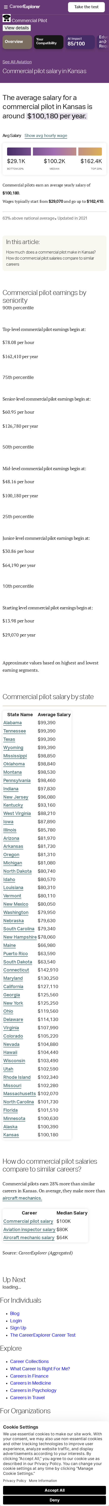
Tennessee (14, 731)
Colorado (13, 1036)
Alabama (12, 723)
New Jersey (15, 797)
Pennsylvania (17, 781)
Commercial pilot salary (28, 1221)
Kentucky (13, 805)
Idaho (9, 880)
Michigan (12, 863)
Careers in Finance (29, 1376)
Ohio (8, 1011)
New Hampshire (20, 937)
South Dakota (17, 962)
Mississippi (15, 756)
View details (17, 27)
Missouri (12, 1086)
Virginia (11, 1028)
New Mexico (15, 904)
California (13, 987)
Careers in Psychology (33, 1390)
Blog (15, 1313)
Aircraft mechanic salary (29, 1238)
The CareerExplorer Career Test (43, 1335)
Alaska (10, 1127)
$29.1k (16, 164)
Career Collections (29, 1361)
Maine (9, 945)
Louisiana (13, 888)
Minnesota (14, 1118)
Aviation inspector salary (29, 1230)
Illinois (9, 830)
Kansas (11, 1135)
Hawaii (10, 1052)
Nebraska (13, 921)
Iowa (8, 822)
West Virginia (17, 813)
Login (16, 1321)
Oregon (11, 855)
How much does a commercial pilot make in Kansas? (51, 252)
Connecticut (16, 970)
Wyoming (13, 748)
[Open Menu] (36, 7)
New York (13, 1003)
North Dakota (17, 871)
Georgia (11, 995)
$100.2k (54, 164)
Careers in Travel (27, 1398)
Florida (10, 1110)
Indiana (11, 789)
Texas (9, 739)
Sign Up (18, 1328)
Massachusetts (19, 1094)
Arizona (11, 838)
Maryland (13, 978)
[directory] (54, 253)
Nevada (11, 1044)
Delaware (13, 1019)
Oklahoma (14, 764)
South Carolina (18, 929)
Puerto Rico (15, 954)
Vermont (12, 896)
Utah (8, 1069)
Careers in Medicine (30, 1383)
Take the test (86, 7)
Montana (12, 772)
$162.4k (91, 164)
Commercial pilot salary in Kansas (44, 71)
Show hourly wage (46, 135)
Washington (15, 912)
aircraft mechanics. (22, 1198)
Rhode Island (17, 1077)
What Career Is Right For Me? (40, 1369)
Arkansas (13, 846)
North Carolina (18, 1102)
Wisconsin (14, 1061)
